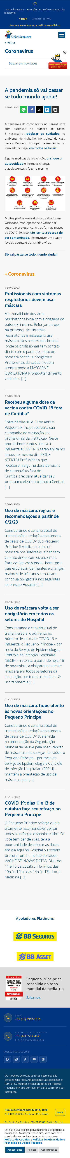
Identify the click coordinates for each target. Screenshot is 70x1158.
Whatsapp (23, 109)
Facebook (31, 109)
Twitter (39, 109)
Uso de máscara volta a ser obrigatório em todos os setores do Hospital (32, 613)
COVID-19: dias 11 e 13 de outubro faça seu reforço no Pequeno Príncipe (33, 808)
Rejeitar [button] (32, 1149)
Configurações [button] (49, 1149)
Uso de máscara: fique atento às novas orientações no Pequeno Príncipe (34, 711)
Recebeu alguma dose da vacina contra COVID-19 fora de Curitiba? (33, 407)
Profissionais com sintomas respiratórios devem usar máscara (33, 299)
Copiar (55, 109)
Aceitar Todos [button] (15, 1149)
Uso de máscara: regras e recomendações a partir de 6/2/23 (32, 516)
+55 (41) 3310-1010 (28, 1019)
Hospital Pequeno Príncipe (18, 34)
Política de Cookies (17, 1139)
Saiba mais (33, 997)
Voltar (11, 42)
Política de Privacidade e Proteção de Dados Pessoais (34, 1141)
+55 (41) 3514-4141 (28, 1036)
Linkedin (47, 109)
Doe (58, 61)
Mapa (60, 1112)
